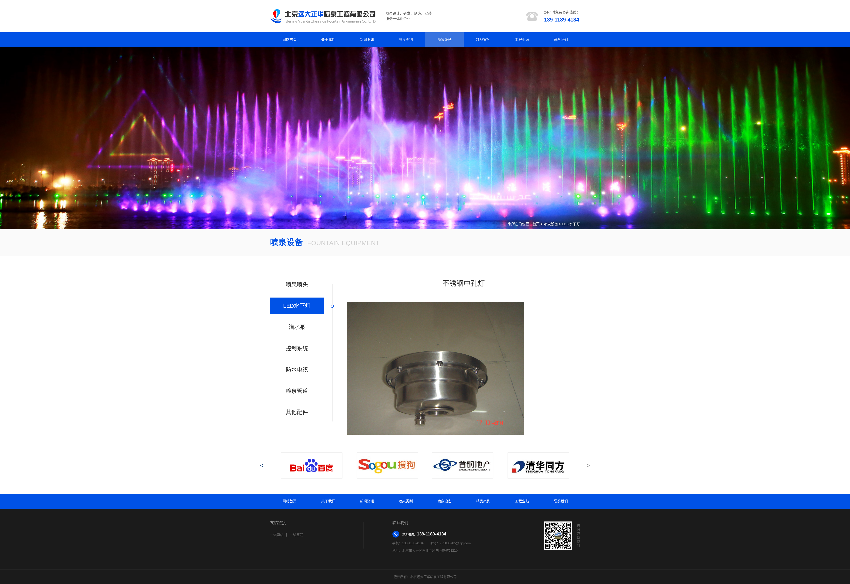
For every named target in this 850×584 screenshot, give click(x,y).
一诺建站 (276, 535)
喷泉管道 (297, 391)
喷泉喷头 (297, 284)
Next (588, 465)
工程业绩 (522, 39)
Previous (262, 465)
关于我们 (328, 39)
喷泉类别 (406, 39)
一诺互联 (296, 535)
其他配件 (297, 412)
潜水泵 (297, 327)
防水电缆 (297, 369)
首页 (536, 224)
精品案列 (483, 39)
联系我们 (561, 39)
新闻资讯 (367, 39)
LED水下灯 (571, 224)
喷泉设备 (444, 39)
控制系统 (297, 348)
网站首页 (289, 39)
